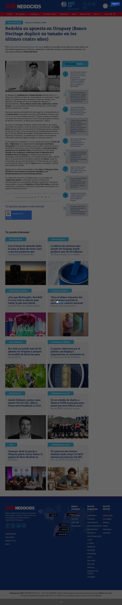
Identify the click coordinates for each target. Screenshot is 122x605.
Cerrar (114, 4)
